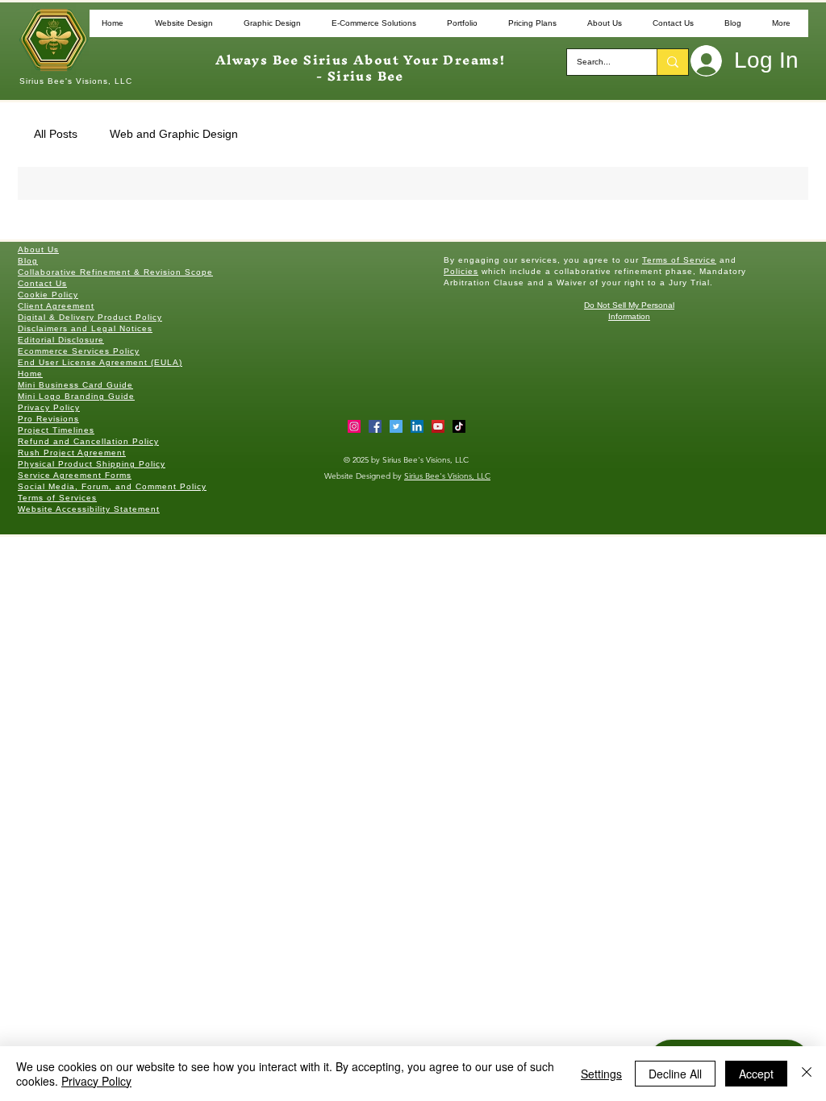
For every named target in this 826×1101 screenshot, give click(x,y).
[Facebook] (375, 426)
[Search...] (672, 62)
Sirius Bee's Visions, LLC (447, 476)
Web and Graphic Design (174, 133)
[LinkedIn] (417, 426)
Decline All (675, 1074)
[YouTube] (438, 426)
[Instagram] (354, 426)
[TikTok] (459, 426)
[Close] (806, 1073)
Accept (756, 1074)
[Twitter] (396, 426)
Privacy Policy (96, 1081)
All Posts (55, 133)
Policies (461, 271)
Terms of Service (679, 260)
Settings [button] (601, 1074)
